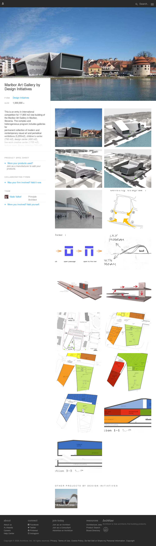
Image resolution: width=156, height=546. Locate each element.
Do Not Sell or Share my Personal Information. (105, 540)
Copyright (130, 540)
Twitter (32, 527)
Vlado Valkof (15, 196)
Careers (7, 530)
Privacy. (54, 540)
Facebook (34, 524)
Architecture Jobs (94, 524)
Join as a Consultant (62, 527)
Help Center (9, 533)
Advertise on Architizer (63, 530)
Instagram (34, 533)
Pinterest (33, 530)
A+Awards (8, 527)
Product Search (93, 527)
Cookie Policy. (77, 540)
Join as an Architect (61, 524)
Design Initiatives (21, 97)
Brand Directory (93, 530)
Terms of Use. (64, 540)
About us (8, 524)
